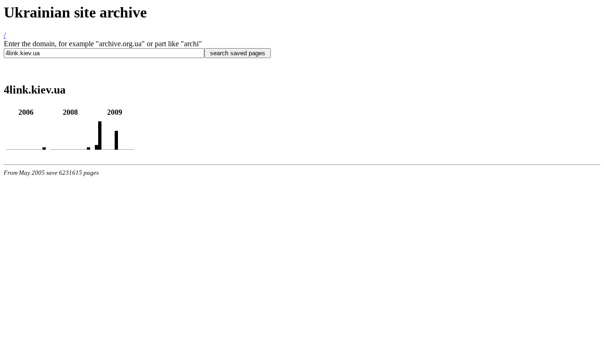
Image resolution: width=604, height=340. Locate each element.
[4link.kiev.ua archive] (44, 147)
